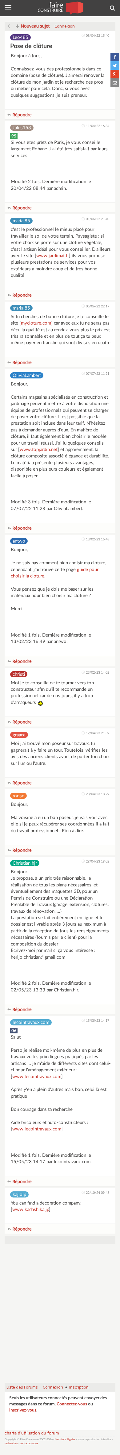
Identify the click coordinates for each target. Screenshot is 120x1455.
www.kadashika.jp (30, 1209)
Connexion (64, 26)
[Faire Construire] (60, 7)
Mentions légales (65, 1439)
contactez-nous (29, 1443)
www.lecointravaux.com (36, 1076)
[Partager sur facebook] (114, 57)
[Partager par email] (114, 82)
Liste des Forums (22, 1387)
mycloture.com (36, 323)
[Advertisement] (60, 1316)
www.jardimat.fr (52, 256)
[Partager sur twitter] (114, 65)
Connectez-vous (72, 1404)
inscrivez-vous (22, 1410)
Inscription (79, 1387)
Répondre (21, 115)
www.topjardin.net (39, 449)
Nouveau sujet (34, 26)
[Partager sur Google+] (114, 74)
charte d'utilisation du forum (32, 1433)
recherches (11, 1443)
